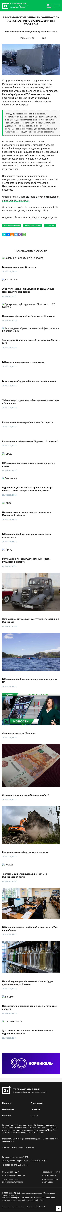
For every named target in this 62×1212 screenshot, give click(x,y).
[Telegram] (16, 234)
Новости (6, 1103)
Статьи (34, 1115)
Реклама (6, 1115)
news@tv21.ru (47, 1182)
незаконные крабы (12, 225)
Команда (35, 1109)
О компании (8, 1109)
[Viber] (20, 234)
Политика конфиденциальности (13, 1207)
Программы (37, 1103)
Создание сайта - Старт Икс (36, 1207)
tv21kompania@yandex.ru (12, 1182)
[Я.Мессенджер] (4, 234)
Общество (50, 225)
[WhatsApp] (24, 234)
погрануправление (33, 225)
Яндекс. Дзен (49, 217)
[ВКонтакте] (8, 234)
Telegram (35, 217)
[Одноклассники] (12, 234)
